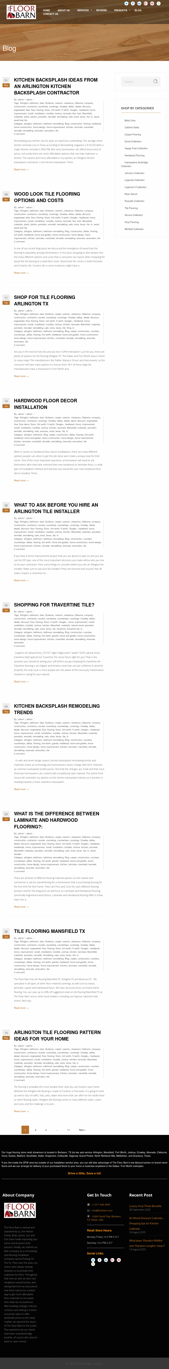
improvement (20, 113)
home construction (23, 127)
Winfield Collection (134, 229)
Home (46, 10)
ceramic (59, 102)
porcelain (42, 116)
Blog (138, 10)
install (30, 113)
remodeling (62, 116)
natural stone (77, 625)
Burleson (49, 102)
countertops (19, 334)
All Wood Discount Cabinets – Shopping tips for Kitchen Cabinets (146, 1223)
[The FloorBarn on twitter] (126, 3)
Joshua (58, 113)
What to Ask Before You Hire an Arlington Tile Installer (56, 508)
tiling (69, 327)
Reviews (101, 10)
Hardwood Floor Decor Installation (45, 403)
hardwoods (19, 847)
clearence (68, 102)
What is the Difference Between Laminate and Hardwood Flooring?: (56, 820)
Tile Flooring (131, 208)
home (92, 109)
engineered (19, 109)
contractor (31, 106)
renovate (39, 130)
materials (18, 116)
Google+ (74, 109)
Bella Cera (130, 120)
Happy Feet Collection (136, 148)
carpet (58, 313)
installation (40, 113)
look (79, 113)
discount (86, 106)
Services (83, 10)
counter (41, 317)
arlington (28, 123)
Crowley (63, 106)
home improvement (56, 127)
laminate (67, 113)
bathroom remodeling (54, 123)
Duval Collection (133, 141)
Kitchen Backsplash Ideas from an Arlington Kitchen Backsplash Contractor (56, 86)
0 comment (19, 133)
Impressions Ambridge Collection (134, 164)
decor (73, 420)
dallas (71, 106)
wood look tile (20, 120)
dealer (78, 106)
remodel (52, 116)
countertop (43, 106)
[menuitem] (21, 12)
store (76, 116)
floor (33, 109)
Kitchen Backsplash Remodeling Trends (57, 709)
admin (21, 99)
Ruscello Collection (134, 201)
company (88, 102)
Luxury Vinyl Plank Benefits (145, 1206)
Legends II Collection (136, 187)
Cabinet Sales (132, 127)
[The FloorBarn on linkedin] (139, 3)
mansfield (88, 127)
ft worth (65, 109)
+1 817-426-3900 (101, 1204)
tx (92, 116)
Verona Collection (134, 215)
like (74, 113)
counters (95, 331)
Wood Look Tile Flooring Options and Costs (47, 197)
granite (55, 635)
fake (28, 109)
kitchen (69, 127)
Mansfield (87, 113)
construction (20, 106)
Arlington (24, 102)
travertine (61, 628)
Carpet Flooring (133, 134)
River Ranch (131, 194)
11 (68, 1129)
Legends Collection (135, 180)
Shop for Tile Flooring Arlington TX (44, 300)
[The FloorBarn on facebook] (133, 3)
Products (120, 10)
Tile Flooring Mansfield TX (49, 931)
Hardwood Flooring (135, 155)
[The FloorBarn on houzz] (158, 3)
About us (64, 10)
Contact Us (50, 14)
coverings (53, 106)
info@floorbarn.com (102, 1210)
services (44, 431)
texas (82, 116)
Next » (82, 1129)
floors (47, 109)
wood (96, 116)
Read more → (21, 169)
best (42, 102)
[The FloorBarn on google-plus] (145, 3)
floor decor (24, 424)
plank (26, 116)
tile (88, 116)
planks (34, 116)
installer (49, 113)
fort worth (55, 109)
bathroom (34, 102)
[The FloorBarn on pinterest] (152, 3)
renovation (49, 130)
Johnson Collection (134, 173)
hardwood (83, 109)
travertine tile (73, 628)
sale (71, 116)
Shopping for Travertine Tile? (54, 604)
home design (39, 127)
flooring (39, 109)
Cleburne (79, 102)
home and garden (43, 234)
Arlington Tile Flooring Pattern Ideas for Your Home (57, 1035)
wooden (17, 854)
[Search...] (155, 81)
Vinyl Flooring (132, 222)
